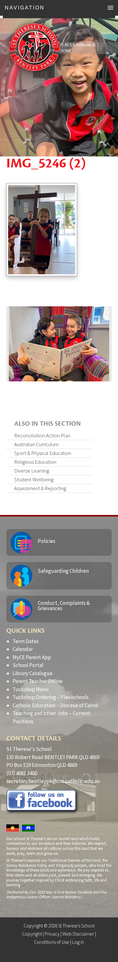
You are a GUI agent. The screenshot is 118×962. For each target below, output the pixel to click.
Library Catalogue (33, 673)
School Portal (28, 665)
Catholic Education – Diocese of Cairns (55, 705)
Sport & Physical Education (42, 453)
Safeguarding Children (63, 570)
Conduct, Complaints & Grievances (64, 605)
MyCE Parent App (32, 657)
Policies (46, 541)
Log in (78, 942)
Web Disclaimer (78, 934)
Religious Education (35, 461)
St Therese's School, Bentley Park (34, 47)
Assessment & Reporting (40, 488)
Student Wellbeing (33, 479)
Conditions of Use (51, 942)
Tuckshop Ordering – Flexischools (51, 697)
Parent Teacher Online (38, 681)
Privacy (52, 934)
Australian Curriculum (36, 444)
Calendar (23, 649)
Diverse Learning (31, 470)
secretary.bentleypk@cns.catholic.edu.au (53, 781)
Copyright (32, 934)
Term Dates (26, 641)
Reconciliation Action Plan (42, 435)
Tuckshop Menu (31, 689)
